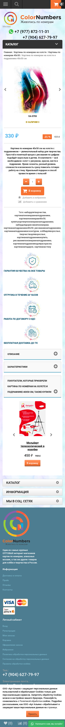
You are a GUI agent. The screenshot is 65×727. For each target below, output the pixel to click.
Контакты (8, 589)
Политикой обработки (31, 701)
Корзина (7, 640)
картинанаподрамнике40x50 (18, 228)
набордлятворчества (35, 212)
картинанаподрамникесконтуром (21, 231)
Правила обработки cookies (16, 664)
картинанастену (42, 246)
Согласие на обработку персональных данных (26, 659)
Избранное (8, 649)
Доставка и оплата (12, 575)
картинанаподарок (23, 246)
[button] (46, 723)
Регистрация (9, 631)
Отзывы (7, 585)
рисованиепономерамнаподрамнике (32, 240)
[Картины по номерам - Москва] (32, 13)
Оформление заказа (13, 645)
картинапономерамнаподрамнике (32, 215)
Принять (32, 714)
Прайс (6, 580)
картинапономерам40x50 (32, 218)
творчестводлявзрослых (32, 234)
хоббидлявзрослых (50, 231)
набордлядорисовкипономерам (32, 225)
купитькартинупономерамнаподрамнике (32, 221)
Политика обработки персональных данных (25, 654)
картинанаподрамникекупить (32, 237)
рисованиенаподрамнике (47, 228)
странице (52, 707)
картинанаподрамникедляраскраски (32, 243)
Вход (5, 626)
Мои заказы (9, 635)
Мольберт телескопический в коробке (33, 446)
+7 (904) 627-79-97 (21, 674)
